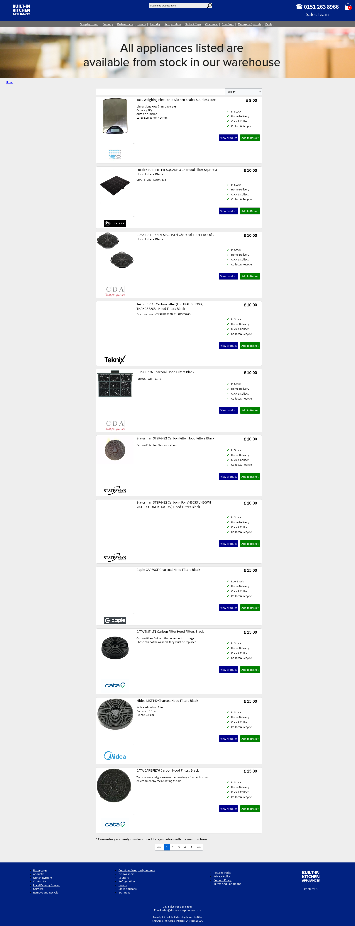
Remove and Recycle (45, 892)
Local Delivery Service (46, 885)
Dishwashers (125, 24)
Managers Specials (249, 24)
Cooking (108, 24)
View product (228, 138)
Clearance (211, 24)
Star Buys (228, 24)
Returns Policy (222, 872)
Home (9, 82)
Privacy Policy (222, 876)
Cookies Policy (222, 880)
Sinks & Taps (193, 24)
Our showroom (42, 877)
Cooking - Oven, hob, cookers (137, 870)
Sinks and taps (128, 889)
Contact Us (39, 881)
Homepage (40, 870)
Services (38, 889)
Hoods (142, 24)
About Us (38, 874)
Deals (268, 24)
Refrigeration (173, 24)
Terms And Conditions (227, 884)
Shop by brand (89, 24)
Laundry (155, 24)
